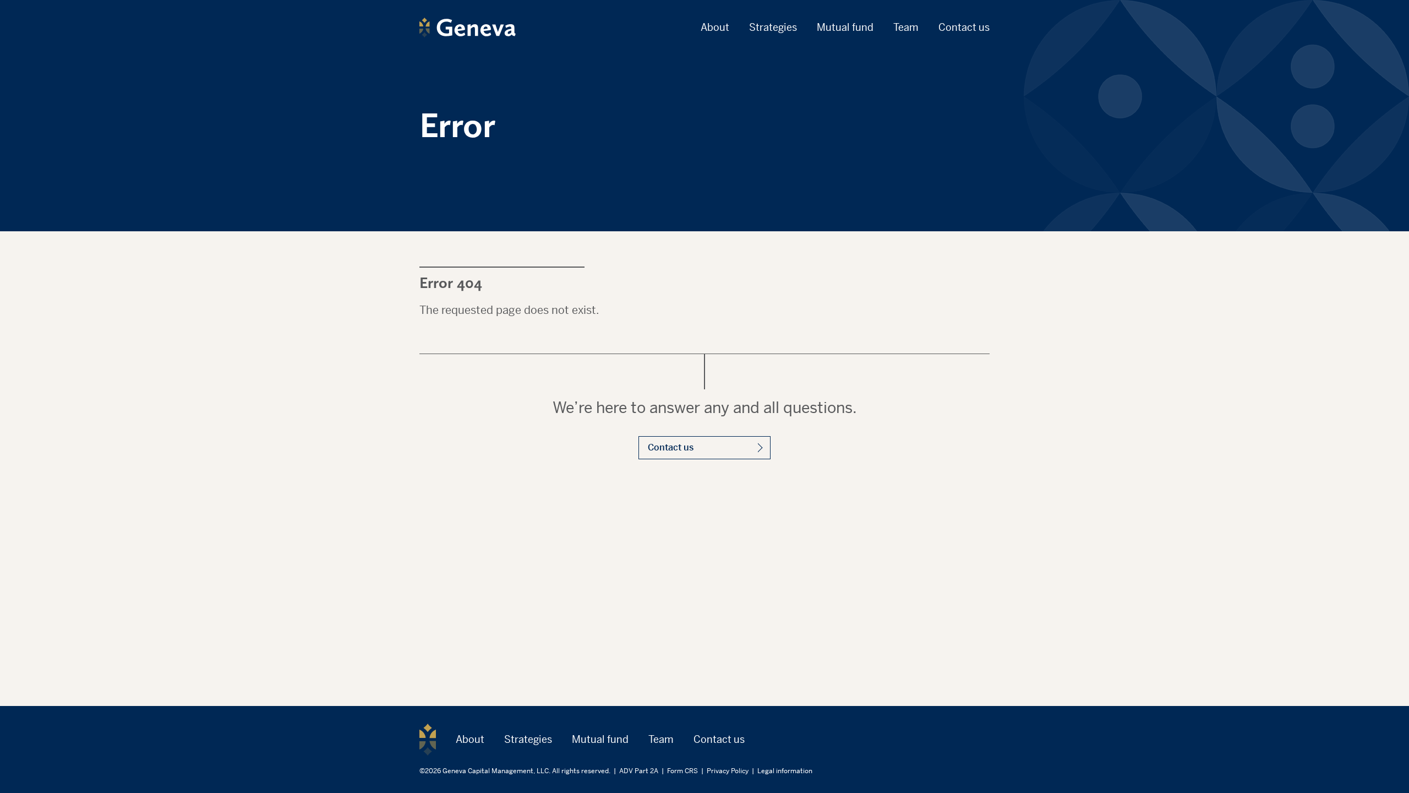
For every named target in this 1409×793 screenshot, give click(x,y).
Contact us (964, 27)
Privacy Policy (728, 771)
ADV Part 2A (638, 771)
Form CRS (682, 771)
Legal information (784, 771)
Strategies (773, 27)
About (715, 27)
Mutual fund (845, 27)
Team (906, 27)
